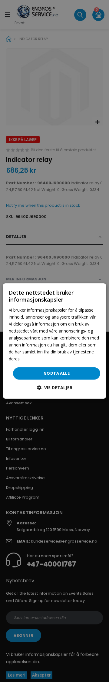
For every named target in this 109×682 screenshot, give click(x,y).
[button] (54, 387)
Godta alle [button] (57, 373)
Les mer (30, 359)
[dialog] (54, 341)
